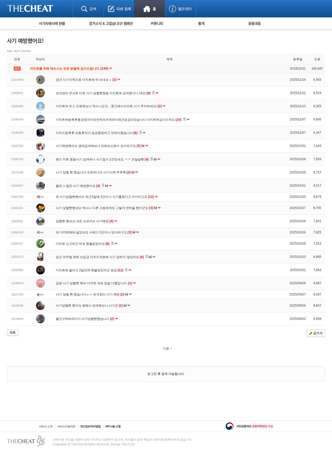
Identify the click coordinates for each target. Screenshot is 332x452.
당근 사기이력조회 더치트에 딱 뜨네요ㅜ (86, 80)
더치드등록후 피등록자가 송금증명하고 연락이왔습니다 (96, 133)
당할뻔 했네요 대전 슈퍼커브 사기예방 (84, 221)
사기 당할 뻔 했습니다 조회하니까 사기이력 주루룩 (93, 172)
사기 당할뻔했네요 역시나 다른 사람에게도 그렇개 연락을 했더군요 (104, 208)
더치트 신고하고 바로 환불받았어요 (82, 244)
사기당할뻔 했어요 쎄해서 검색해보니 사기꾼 (89, 305)
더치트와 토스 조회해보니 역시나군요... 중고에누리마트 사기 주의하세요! (109, 106)
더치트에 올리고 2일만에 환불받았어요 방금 (89, 270)
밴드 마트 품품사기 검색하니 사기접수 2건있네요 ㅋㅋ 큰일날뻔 (102, 159)
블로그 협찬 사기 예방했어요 (78, 186)
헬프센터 (180, 8)
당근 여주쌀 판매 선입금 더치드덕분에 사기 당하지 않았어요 (100, 257)
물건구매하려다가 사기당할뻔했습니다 (85, 319)
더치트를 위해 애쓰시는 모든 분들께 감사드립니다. (69, 68)
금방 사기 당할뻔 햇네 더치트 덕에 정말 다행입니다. (94, 283)
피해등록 (118, 8)
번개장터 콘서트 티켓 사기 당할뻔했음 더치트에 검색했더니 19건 (103, 93)
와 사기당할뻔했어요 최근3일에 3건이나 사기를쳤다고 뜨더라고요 (105, 197)
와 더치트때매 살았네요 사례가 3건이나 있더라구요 (94, 232)
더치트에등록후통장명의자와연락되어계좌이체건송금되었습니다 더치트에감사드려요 (118, 120)
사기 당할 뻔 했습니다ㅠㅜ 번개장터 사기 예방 (90, 294)
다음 (166, 348)
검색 (88, 8)
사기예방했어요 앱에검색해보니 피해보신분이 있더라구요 (98, 146)
